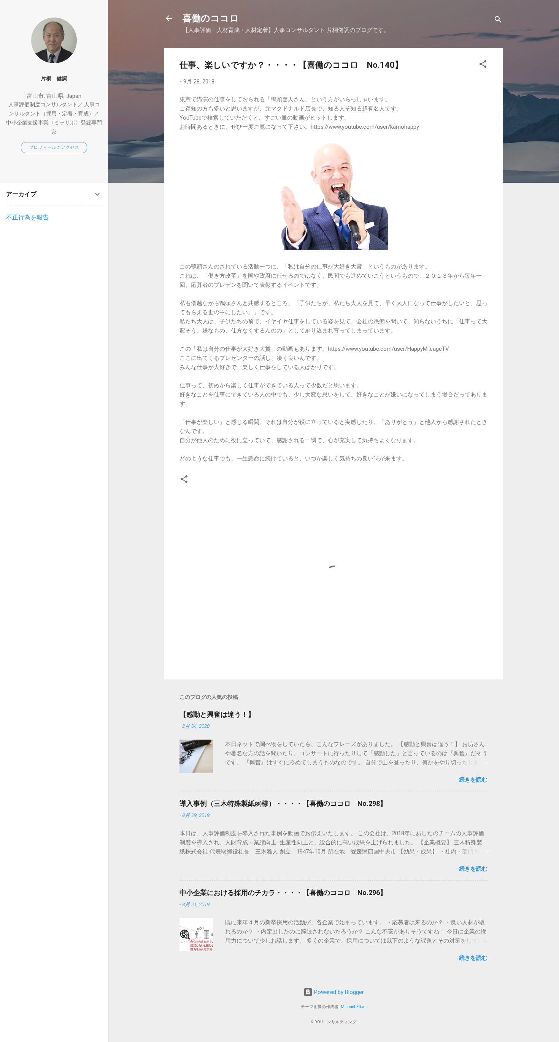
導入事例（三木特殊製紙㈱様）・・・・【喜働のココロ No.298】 (283, 803)
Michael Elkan (354, 1006)
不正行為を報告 (27, 217)
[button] (483, 65)
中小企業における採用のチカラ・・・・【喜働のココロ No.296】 (283, 893)
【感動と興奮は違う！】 (217, 714)
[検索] (498, 20)
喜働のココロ (211, 18)
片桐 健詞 (54, 78)
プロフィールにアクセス (54, 147)
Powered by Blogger (338, 992)
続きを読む (473, 779)
